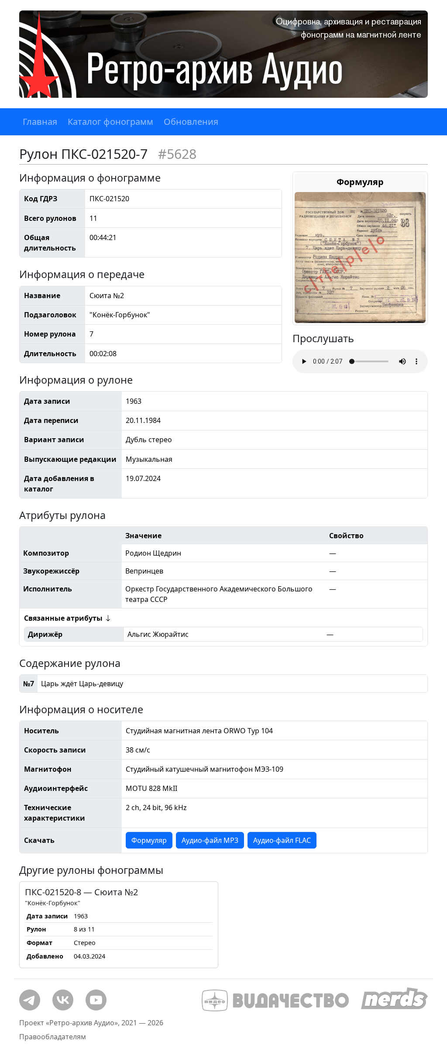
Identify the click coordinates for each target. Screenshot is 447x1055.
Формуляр (149, 840)
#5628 (177, 153)
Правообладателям (52, 1036)
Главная (40, 121)
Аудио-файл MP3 (210, 840)
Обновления (191, 121)
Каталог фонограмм (110, 121)
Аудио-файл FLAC (282, 840)
